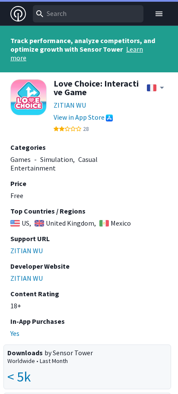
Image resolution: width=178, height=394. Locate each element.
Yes (14, 333)
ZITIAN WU (70, 105)
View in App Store (79, 117)
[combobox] (88, 13)
